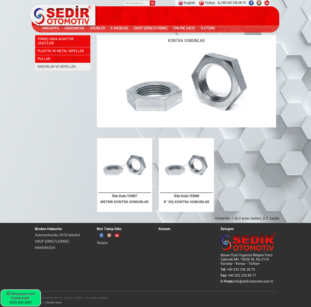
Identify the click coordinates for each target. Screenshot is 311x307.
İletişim (102, 243)
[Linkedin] (266, 2)
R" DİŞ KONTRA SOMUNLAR (186, 201)
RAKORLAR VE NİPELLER (57, 67)
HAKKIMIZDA (74, 28)
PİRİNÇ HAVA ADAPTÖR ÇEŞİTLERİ (56, 41)
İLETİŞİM (208, 28)
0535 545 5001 (21, 302)
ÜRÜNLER (97, 28)
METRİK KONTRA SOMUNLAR (124, 201)
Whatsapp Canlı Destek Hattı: (23, 296)
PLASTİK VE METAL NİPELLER (61, 51)
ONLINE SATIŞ (184, 28)
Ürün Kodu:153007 (124, 196)
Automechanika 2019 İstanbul (57, 235)
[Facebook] (251, 2)
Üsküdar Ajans (53, 302)
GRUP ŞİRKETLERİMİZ (151, 28)
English (189, 3)
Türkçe (209, 3)
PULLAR (44, 59)
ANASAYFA (50, 28)
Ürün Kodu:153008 (186, 196)
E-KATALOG (119, 28)
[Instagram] (259, 2)
